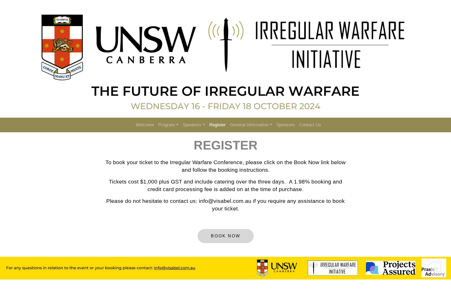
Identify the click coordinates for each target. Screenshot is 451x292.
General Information (249, 124)
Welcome (145, 124)
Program (166, 124)
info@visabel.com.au (225, 201)
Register (217, 124)
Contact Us (310, 124)
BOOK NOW (225, 236)
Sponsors (285, 124)
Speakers (192, 124)
